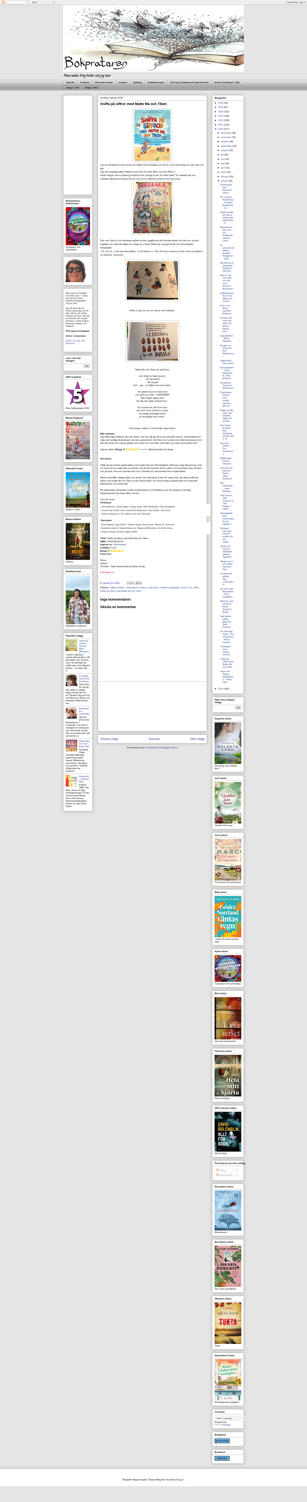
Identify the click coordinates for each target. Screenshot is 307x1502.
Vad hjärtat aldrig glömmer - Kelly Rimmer (226, 621)
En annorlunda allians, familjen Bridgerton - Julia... (227, 252)
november (226, 137)
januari (224, 181)
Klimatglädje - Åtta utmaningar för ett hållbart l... (227, 518)
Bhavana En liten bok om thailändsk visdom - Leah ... (226, 234)
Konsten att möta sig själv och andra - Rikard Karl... (226, 324)
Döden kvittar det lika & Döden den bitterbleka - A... (227, 217)
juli (222, 154)
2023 (221, 116)
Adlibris (104, 563)
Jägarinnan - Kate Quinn (227, 361)
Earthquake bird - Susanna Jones (226, 188)
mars (224, 172)
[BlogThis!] (131, 583)
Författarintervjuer (155, 82)
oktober (225, 141)
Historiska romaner (104, 82)
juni (223, 159)
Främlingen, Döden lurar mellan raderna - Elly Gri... (226, 399)
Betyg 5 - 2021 (72, 88)
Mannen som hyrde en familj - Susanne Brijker (226, 606)
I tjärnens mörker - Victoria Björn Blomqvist (84, 646)
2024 (221, 111)
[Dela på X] (134, 583)
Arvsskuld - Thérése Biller (84, 779)
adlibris (113, 587)
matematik (153, 587)
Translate (225, 1425)
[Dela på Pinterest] (140, 583)
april (223, 167)
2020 (221, 129)
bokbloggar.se (107, 572)
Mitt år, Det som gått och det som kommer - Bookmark (226, 282)
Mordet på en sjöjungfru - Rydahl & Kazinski (227, 267)
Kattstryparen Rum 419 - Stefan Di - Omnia (227, 297)
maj (223, 163)
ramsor (184, 587)
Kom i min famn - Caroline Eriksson (225, 309)
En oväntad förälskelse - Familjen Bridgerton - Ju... (226, 202)
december (226, 133)
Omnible (104, 566)
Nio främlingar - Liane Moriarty (226, 487)
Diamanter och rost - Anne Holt (84, 744)
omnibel (163, 587)
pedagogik (174, 587)
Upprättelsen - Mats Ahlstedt (226, 338)
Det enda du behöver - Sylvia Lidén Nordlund (226, 473)
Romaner (123, 82)
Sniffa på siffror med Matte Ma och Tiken (120, 591)
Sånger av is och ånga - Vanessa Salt (226, 565)
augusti (225, 150)
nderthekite (120, 544)
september (226, 146)
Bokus (103, 560)
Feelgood (84, 82)
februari (225, 176)
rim (190, 587)
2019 (221, 688)
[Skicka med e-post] (128, 583)
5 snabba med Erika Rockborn (84, 679)
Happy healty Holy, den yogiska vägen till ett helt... (226, 415)
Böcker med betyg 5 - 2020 (226, 82)
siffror (196, 587)
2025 (221, 107)
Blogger (180, 1479)
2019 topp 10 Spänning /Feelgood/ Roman (189, 82)
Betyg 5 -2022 (91, 88)
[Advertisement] (152, 706)
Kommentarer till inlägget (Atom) (161, 747)
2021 (221, 124)
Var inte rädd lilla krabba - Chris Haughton (226, 592)
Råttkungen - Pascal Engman (226, 461)
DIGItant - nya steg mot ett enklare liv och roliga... (226, 535)
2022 (221, 120)
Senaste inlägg (109, 738)
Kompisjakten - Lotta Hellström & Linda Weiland (227, 372)
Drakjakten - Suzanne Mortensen (226, 385)
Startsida (70, 82)
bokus (143, 587)
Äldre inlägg (197, 738)
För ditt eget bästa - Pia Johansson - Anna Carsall (227, 636)
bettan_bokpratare (76, 336)
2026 (221, 103)
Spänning (137, 82)
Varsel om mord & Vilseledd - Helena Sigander (226, 551)
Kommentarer (225, 1175)
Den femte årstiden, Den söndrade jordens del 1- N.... (227, 432)
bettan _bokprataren (128, 587)
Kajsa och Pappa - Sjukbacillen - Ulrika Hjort (226, 676)
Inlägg (221, 1170)
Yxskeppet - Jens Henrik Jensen (226, 650)
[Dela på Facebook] (137, 583)
